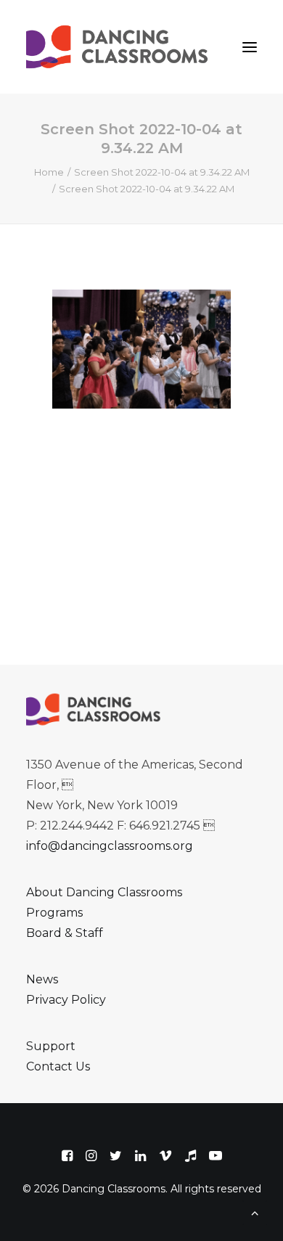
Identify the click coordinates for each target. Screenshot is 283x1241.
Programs (54, 913)
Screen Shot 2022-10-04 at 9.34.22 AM (162, 172)
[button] (249, 47)
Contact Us (58, 1066)
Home (49, 172)
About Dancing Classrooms (104, 892)
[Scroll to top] (254, 1212)
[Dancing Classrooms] (120, 47)
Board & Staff (64, 933)
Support (50, 1046)
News (42, 979)
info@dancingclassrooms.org (109, 846)
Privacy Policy (66, 1000)
